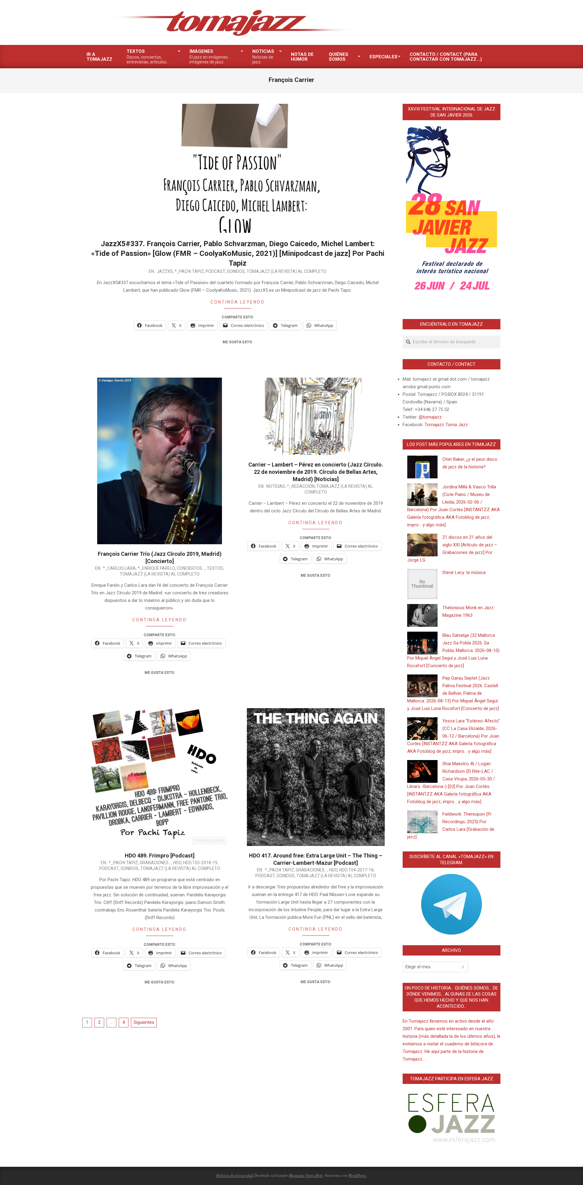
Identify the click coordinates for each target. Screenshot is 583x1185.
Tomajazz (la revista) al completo (286, 271)
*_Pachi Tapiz (189, 271)
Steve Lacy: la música (464, 572)
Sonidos (236, 271)
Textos (215, 568)
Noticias (275, 486)
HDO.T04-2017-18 (356, 870)
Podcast (215, 271)
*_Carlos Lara (119, 568)
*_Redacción (301, 486)
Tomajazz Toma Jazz (446, 424)
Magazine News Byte (306, 1175)
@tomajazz (430, 417)
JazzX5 (165, 271)
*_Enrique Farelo (156, 568)
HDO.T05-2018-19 (200, 862)
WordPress (357, 1175)
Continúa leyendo (237, 302)
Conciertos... (191, 568)
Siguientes (144, 1022)
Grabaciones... (155, 862)
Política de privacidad (234, 1175)
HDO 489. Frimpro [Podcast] (160, 855)
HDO (177, 862)
